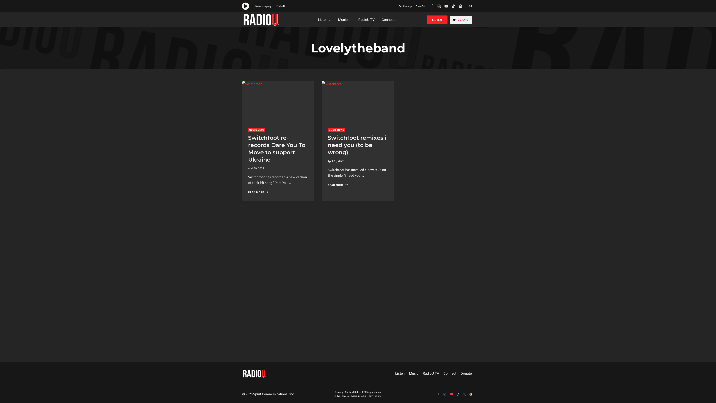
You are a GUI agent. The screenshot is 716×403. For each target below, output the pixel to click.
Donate (466, 373)
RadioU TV (366, 19)
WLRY (357, 396)
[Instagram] (439, 6)
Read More (258, 192)
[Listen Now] (263, 6)
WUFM (350, 396)
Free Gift (420, 6)
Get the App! (405, 6)
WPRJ (364, 396)
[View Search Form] (471, 6)
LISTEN (437, 20)
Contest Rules (353, 392)
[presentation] (278, 101)
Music (413, 373)
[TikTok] (453, 6)
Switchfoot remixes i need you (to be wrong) (357, 145)
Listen (400, 373)
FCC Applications (371, 392)
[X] (464, 394)
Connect (449, 373)
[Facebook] (432, 6)
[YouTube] (446, 6)
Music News (257, 130)
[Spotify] (460, 6)
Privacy (339, 392)
